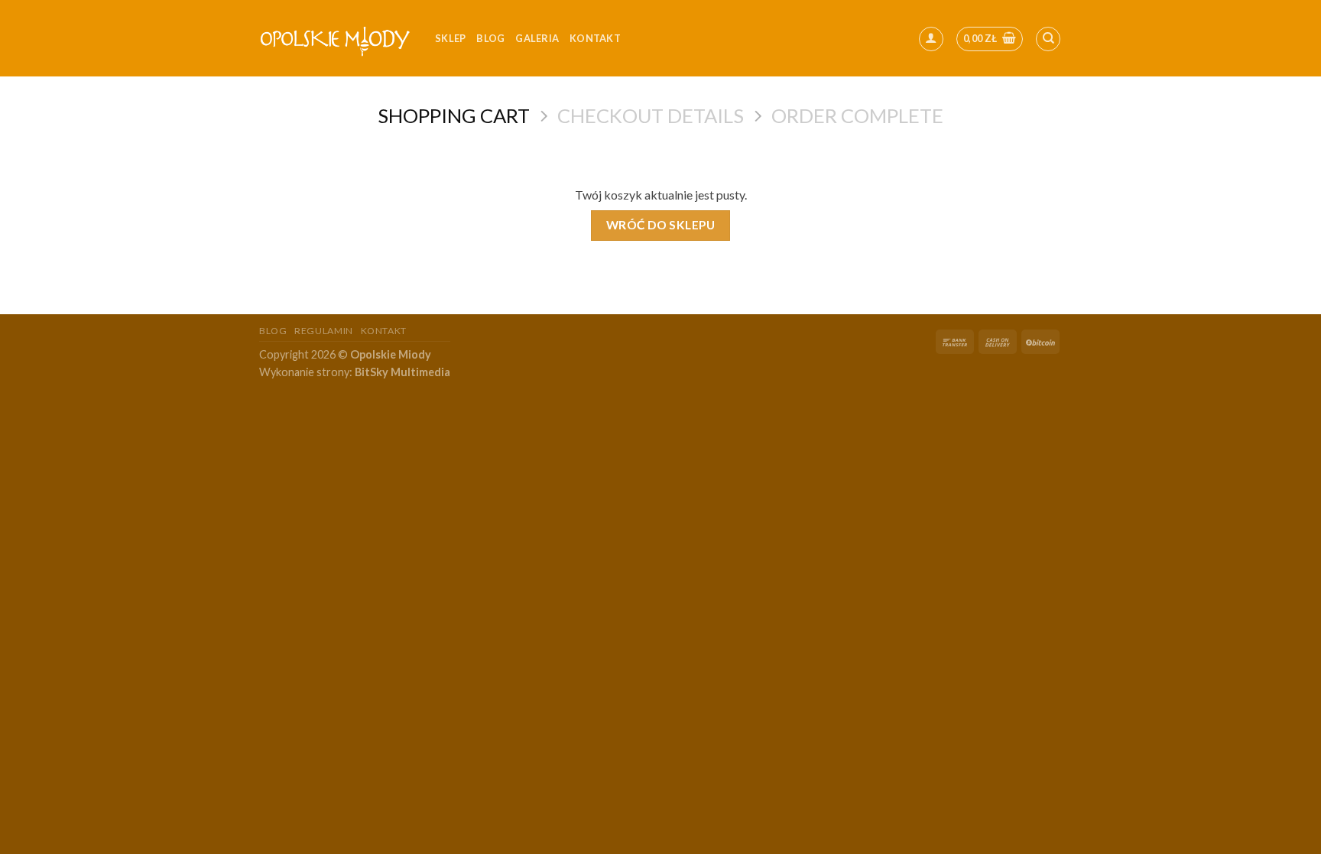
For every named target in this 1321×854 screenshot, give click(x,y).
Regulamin (323, 330)
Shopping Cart (454, 115)
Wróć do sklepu (661, 225)
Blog (490, 38)
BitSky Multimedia (402, 371)
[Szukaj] (1048, 39)
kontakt (595, 38)
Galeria (537, 38)
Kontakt (384, 330)
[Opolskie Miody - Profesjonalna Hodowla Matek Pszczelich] (335, 38)
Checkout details (650, 115)
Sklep (450, 38)
